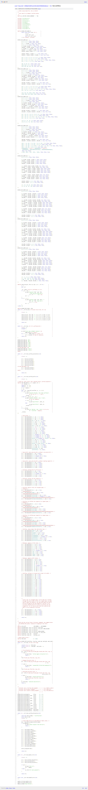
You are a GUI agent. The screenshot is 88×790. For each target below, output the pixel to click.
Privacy (10, 788)
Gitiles (7, 788)
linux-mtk (20, 6)
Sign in (85, 1)
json (86, 788)
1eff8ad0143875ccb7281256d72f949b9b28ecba (36, 6)
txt (83, 788)
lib (50, 6)
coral (16, 6)
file (39, 8)
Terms (14, 788)
